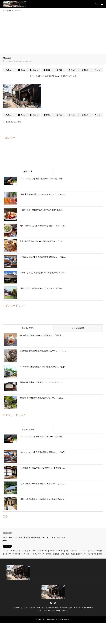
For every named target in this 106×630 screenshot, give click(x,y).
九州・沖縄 (18, 537)
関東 (63, 537)
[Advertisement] (53, 33)
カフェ (13, 551)
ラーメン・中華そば (95, 551)
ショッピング (22, 551)
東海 (53, 537)
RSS (55, 603)
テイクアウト (43, 551)
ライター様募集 (87, 608)
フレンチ (83, 551)
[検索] (96, 4)
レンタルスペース (38, 554)
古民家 (48, 554)
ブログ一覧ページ (51, 608)
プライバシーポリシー (46, 611)
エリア (5, 537)
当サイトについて (62, 611)
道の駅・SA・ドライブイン (87, 554)
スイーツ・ (32, 551)
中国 (10, 537)
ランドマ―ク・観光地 (12, 554)
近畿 (58, 537)
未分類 (5, 540)
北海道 (26, 537)
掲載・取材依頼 (74, 608)
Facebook (51, 603)
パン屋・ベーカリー (56, 551)
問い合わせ (63, 608)
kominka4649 (16, 122)
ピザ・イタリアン (71, 551)
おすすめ (40, 608)
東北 (48, 537)
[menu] (102, 4)
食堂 (100, 554)
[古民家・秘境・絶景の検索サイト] (14, 4)
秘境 (62, 554)
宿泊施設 (56, 554)
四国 (43, 537)
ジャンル (6, 551)
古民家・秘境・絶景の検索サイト (47, 619)
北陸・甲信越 (35, 537)
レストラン (26, 554)
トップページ (15, 608)
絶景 (67, 554)
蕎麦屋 (73, 554)
